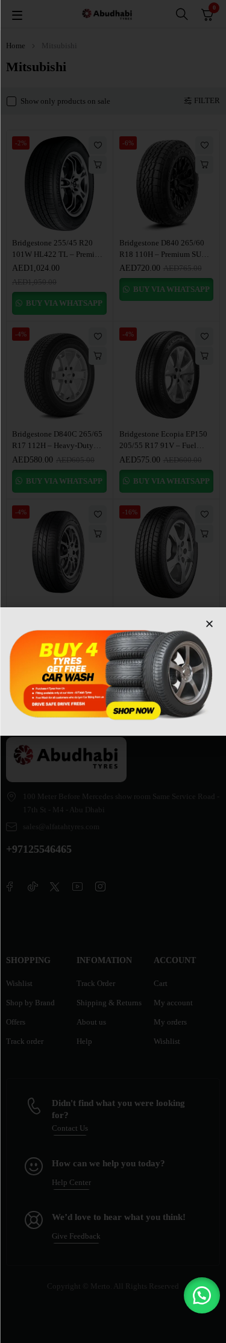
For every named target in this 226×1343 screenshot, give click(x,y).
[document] (113, 671)
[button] (202, 1295)
